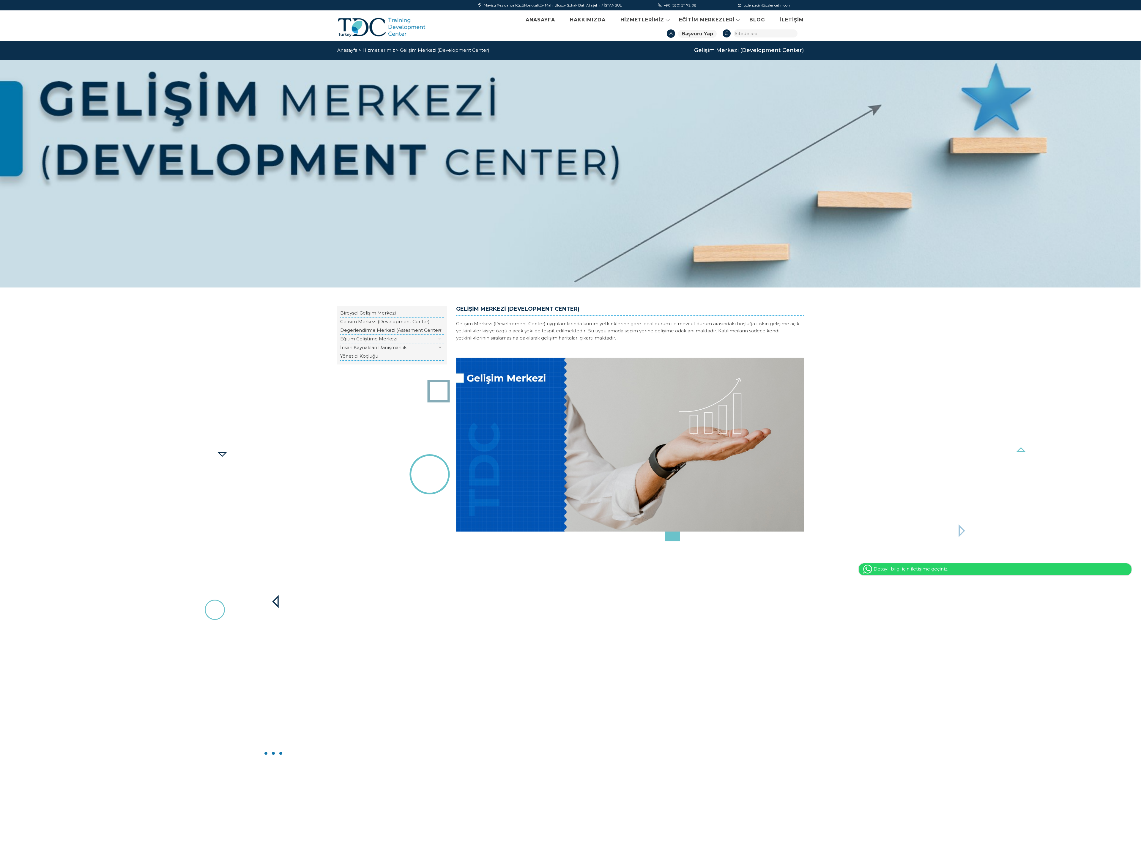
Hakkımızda (588, 20)
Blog (757, 20)
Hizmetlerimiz (379, 50)
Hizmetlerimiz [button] (642, 20)
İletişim (792, 20)
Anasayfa (540, 20)
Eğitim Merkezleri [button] (707, 20)
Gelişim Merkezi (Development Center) (444, 50)
